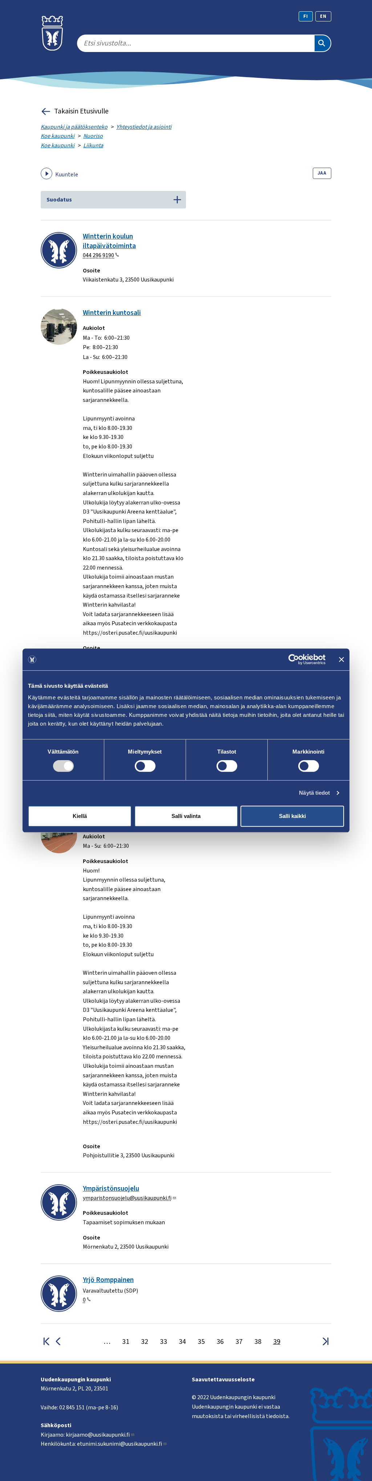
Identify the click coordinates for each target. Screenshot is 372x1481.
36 (220, 1342)
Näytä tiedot (314, 793)
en (323, 16)
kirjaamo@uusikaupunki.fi (98, 1435)
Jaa (322, 173)
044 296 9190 (98, 255)
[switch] (145, 766)
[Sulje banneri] (341, 659)
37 (239, 1342)
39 (276, 1342)
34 (182, 1342)
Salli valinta (186, 816)
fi (305, 16)
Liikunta (93, 145)
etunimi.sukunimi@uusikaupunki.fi (119, 1444)
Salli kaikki (292, 816)
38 (258, 1342)
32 (144, 1342)
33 (163, 1342)
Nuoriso (93, 136)
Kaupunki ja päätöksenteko (74, 127)
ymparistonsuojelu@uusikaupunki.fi (127, 1198)
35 (201, 1342)
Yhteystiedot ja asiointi (143, 127)
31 (125, 1342)
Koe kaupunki (57, 136)
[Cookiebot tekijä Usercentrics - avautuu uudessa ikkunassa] (294, 659)
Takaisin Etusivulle (81, 111)
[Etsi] (322, 43)
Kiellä (80, 816)
